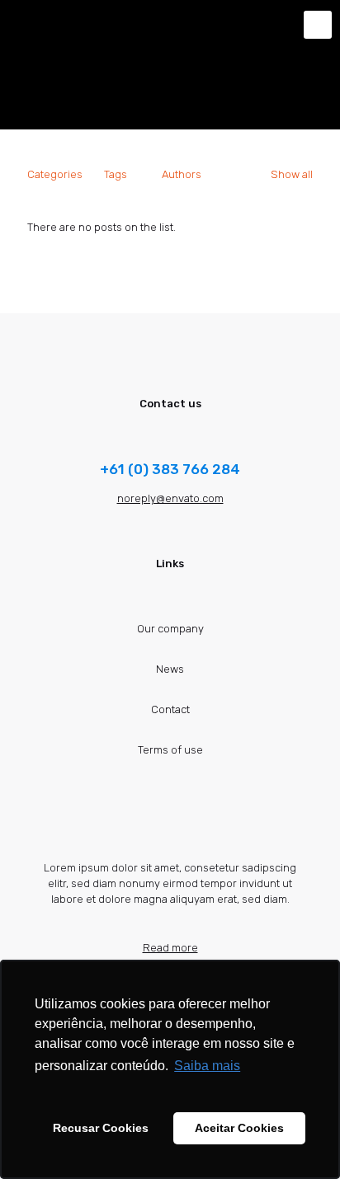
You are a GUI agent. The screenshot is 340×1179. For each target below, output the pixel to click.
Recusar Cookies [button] (101, 1127)
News (170, 669)
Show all (292, 174)
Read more (170, 948)
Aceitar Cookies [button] (239, 1127)
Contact (170, 709)
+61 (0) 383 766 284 (170, 469)
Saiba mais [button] (207, 1066)
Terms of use (170, 750)
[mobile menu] (318, 25)
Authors (181, 174)
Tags (115, 174)
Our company (170, 628)
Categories (55, 174)
